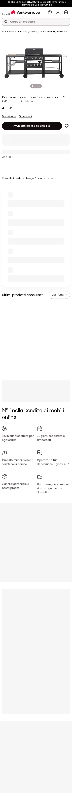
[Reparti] (6, 11)
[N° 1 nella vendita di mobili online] (25, 12)
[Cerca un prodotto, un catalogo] (6, 21)
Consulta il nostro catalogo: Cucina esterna (27, 178)
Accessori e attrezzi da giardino (21, 31)
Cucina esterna (47, 31)
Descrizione (9, 116)
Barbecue (62, 31)
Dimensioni (25, 116)
